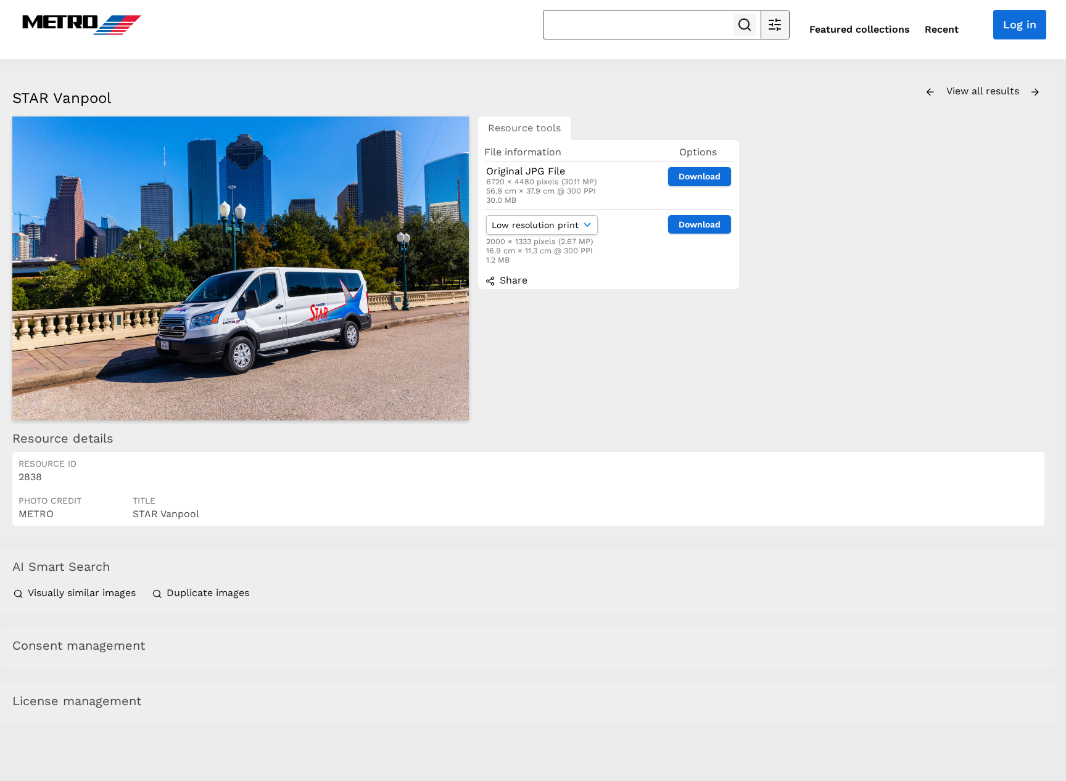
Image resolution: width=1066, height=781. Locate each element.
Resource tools (524, 128)
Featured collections (859, 29)
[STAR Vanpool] (240, 268)
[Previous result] (930, 92)
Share (512, 280)
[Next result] (1035, 92)
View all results (984, 91)
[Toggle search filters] (775, 24)
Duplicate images (206, 593)
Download (700, 176)
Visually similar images (82, 593)
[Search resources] (744, 25)
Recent (942, 29)
